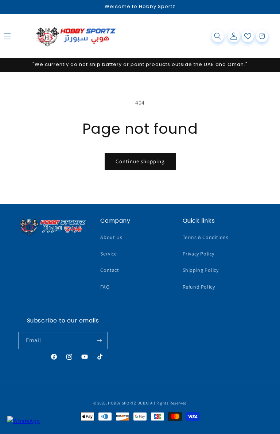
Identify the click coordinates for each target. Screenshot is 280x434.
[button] (15, 36)
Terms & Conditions (206, 237)
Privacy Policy (198, 253)
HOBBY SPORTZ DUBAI (128, 403)
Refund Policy (199, 287)
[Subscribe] (99, 340)
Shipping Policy (201, 270)
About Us (111, 237)
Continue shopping (140, 161)
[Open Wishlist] (248, 36)
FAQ (104, 287)
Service (108, 253)
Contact (109, 270)
